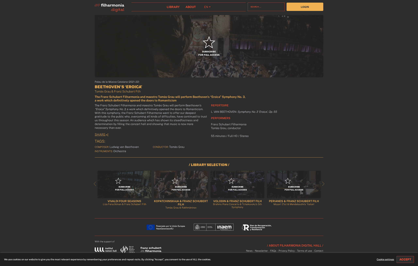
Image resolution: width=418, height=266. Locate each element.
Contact (318, 250)
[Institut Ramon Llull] (106, 249)
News (249, 250)
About (190, 7)
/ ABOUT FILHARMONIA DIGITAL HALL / (295, 245)
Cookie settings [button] (385, 259)
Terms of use (304, 250)
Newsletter (261, 250)
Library (173, 7)
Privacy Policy (287, 250)
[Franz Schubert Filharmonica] (151, 249)
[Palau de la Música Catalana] (128, 249)
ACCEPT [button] (405, 259)
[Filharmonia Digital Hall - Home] (112, 7)
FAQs (273, 250)
